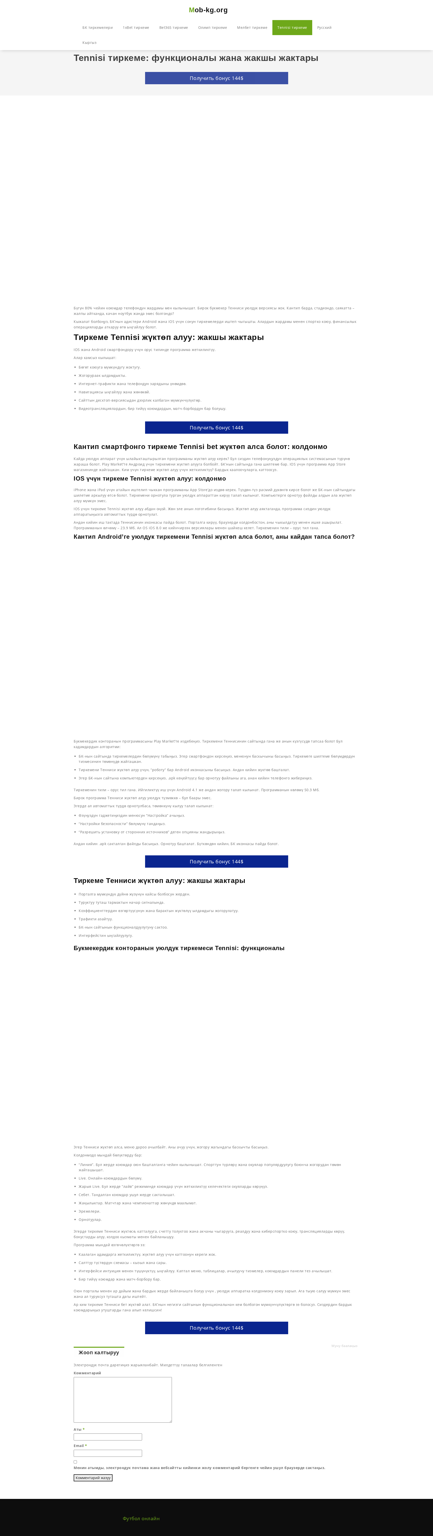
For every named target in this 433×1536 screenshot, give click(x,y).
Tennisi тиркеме (292, 27)
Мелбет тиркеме (252, 27)
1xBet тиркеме (136, 27)
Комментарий (87, 1373)
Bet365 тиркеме (173, 27)
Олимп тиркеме (212, 27)
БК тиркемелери (97, 27)
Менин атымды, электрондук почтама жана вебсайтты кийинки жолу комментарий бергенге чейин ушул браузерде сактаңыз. (200, 1467)
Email (80, 1445)
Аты (79, 1429)
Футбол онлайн (141, 1518)
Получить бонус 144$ (217, 78)
